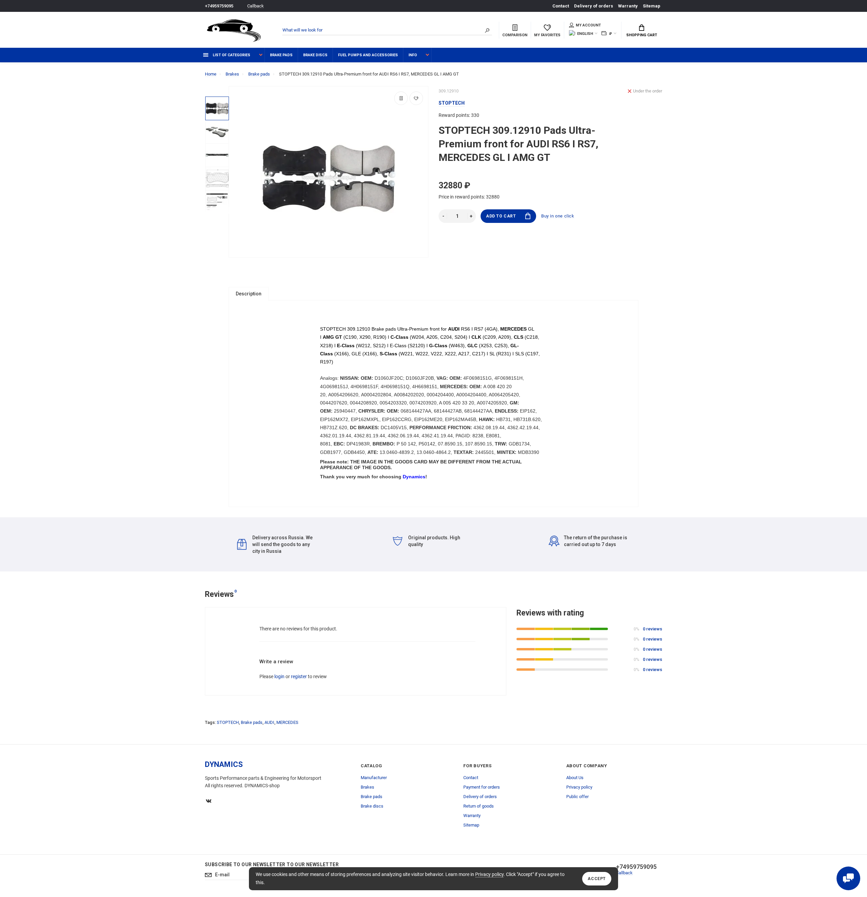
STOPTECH (228, 722)
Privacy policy (489, 874)
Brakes (367, 787)
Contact (560, 5)
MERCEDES (287, 722)
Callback (255, 5)
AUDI (269, 722)
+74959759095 (219, 5)
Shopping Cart (641, 35)
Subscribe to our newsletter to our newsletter (272, 864)
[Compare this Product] (401, 98)
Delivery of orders (593, 5)
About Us (575, 777)
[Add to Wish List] (416, 98)
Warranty (628, 5)
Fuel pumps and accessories (368, 55)
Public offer (577, 796)
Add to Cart (501, 216)
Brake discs (315, 55)
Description (248, 293)
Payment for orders (481, 787)
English (585, 34)
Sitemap (651, 5)
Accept (597, 878)
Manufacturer (374, 777)
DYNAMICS (224, 764)
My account (588, 25)
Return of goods (478, 806)
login (279, 676)
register (299, 676)
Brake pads (281, 55)
